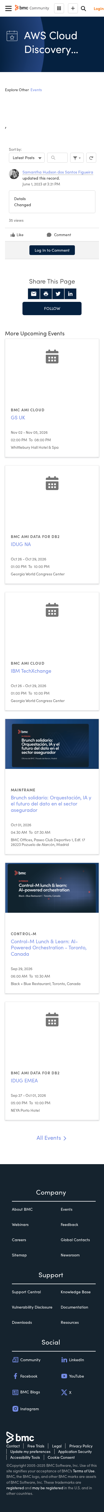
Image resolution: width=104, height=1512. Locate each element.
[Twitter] (58, 294)
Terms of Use (84, 1470)
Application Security (75, 1451)
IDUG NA (21, 544)
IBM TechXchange (31, 670)
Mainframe (23, 789)
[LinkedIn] (70, 294)
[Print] (46, 294)
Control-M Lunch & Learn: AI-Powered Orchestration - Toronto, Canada (49, 947)
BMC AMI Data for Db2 (35, 536)
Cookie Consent (61, 1457)
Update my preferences (30, 1451)
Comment (62, 234)
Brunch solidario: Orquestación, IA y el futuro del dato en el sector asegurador (51, 803)
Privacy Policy (81, 1446)
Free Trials (35, 1446)
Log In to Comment (52, 250)
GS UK (18, 417)
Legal (57, 1446)
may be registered (47, 1487)
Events (36, 89)
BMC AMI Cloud (28, 409)
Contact (13, 1446)
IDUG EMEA (24, 1080)
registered (15, 1487)
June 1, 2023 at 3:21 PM (41, 184)
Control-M (23, 933)
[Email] (34, 294)
